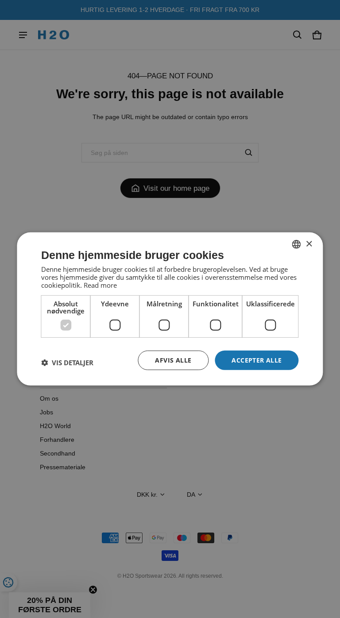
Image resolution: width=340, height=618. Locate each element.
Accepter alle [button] (257, 359)
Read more (100, 284)
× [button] (308, 243)
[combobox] (296, 244)
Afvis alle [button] (173, 359)
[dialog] (170, 309)
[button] (67, 362)
